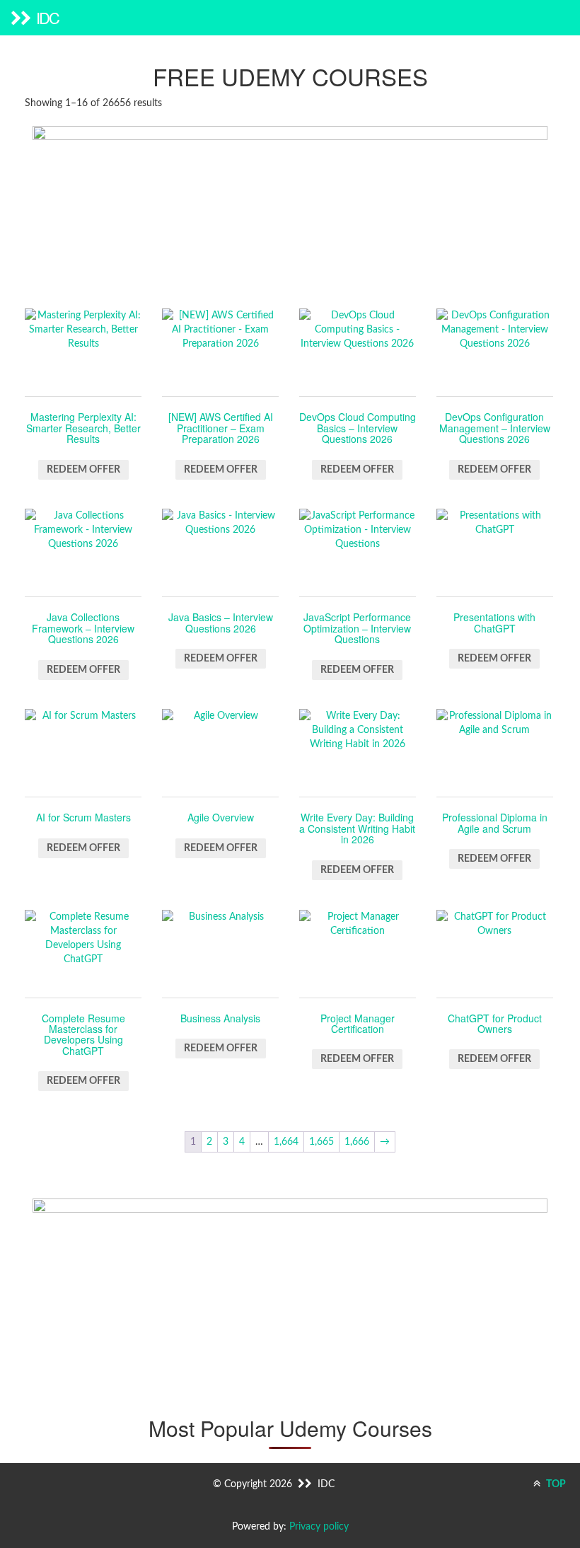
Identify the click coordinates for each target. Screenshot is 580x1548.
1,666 (356, 1142)
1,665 (321, 1142)
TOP (555, 1484)
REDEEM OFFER (83, 470)
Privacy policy (319, 1527)
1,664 (286, 1142)
